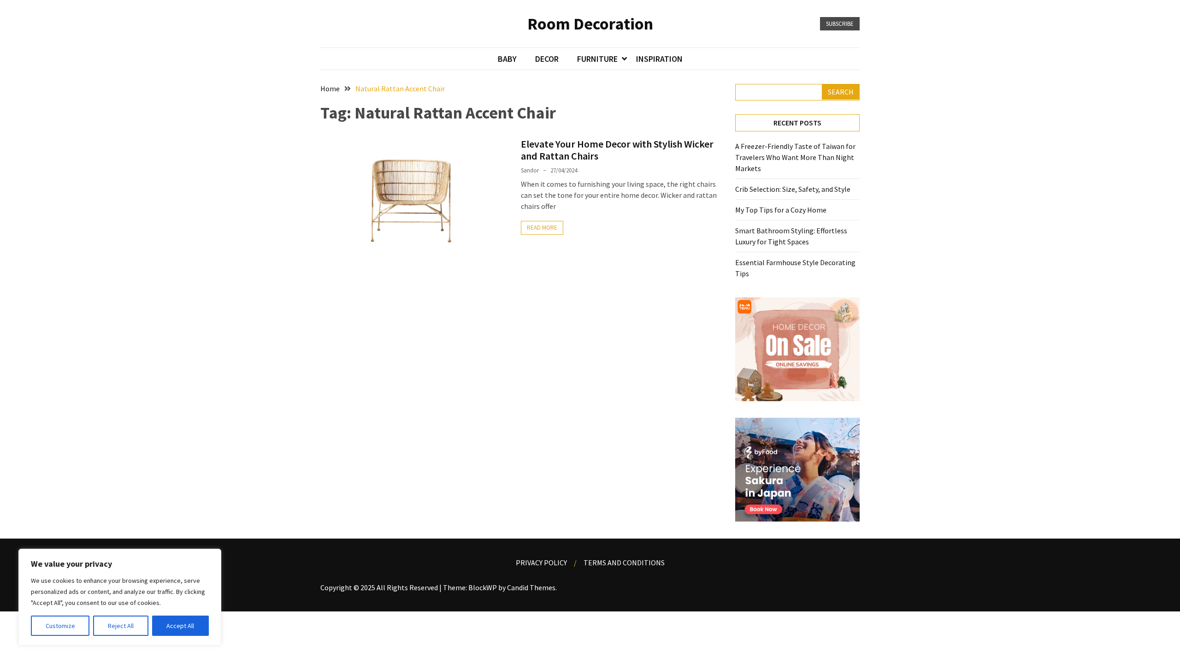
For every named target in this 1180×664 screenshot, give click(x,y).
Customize (60, 626)
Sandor (530, 170)
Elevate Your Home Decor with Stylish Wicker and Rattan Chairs (617, 149)
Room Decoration (590, 23)
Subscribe (840, 24)
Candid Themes (531, 587)
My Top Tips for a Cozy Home (780, 209)
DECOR (547, 58)
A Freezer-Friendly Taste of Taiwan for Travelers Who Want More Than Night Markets (795, 157)
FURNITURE (597, 58)
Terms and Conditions (624, 562)
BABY (507, 58)
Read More (542, 227)
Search (841, 91)
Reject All (121, 626)
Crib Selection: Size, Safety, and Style (792, 189)
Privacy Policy (541, 562)
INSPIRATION (659, 58)
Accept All (180, 626)
